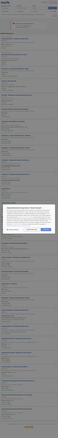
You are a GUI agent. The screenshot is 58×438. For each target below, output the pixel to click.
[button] (13, 229)
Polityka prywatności (25, 225)
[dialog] (29, 219)
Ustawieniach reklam (17, 224)
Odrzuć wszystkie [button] (32, 229)
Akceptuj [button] (46, 229)
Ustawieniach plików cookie (13, 225)
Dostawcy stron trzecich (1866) (25, 217)
